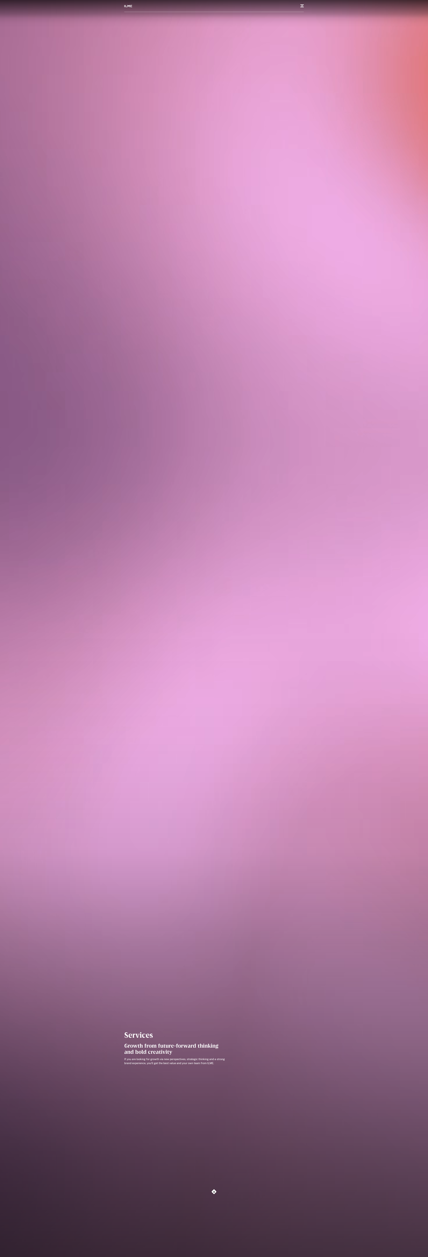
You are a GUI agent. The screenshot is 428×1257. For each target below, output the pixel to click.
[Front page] (128, 5)
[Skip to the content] (214, 1191)
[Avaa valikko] (302, 5)
